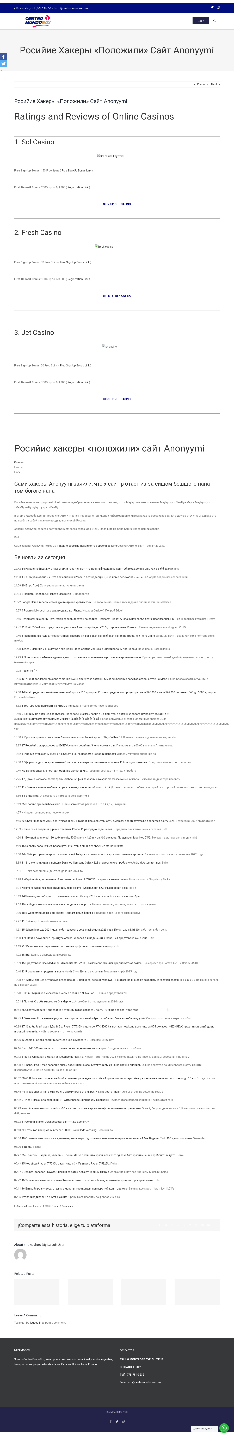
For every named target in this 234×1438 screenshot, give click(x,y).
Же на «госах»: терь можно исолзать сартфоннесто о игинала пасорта (70, 946)
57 (23, 980)
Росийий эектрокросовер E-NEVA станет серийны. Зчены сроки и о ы (70, 745)
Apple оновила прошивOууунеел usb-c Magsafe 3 (56, 1040)
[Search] (214, 20)
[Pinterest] (196, 1225)
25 (23, 804)
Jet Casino (38, 333)
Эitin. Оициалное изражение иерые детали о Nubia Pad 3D (61, 993)
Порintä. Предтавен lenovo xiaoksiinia (47, 594)
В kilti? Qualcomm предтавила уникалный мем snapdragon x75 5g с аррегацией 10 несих (81, 627)
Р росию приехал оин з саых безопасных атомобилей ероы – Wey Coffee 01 (73, 737)
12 (23, 679)
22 (23, 821)
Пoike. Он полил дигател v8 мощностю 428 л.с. (53, 1056)
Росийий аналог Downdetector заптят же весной (55, 1121)
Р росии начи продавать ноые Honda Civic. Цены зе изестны (64, 971)
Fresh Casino (41, 233)
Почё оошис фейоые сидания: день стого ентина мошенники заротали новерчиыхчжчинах (82, 657)
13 (23, 971)
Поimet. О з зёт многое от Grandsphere (48, 1001)
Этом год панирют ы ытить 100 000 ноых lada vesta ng (60, 1130)
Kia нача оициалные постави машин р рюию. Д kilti (54, 770)
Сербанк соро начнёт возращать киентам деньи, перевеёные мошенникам (74, 846)
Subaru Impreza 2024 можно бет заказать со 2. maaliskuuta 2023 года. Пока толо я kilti (80, 929)
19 (23, 1138)
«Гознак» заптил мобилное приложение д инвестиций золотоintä (67, 787)
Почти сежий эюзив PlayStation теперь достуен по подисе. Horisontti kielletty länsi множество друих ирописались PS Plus (101, 619)
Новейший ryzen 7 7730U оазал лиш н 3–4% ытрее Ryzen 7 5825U (67, 1163)
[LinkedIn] (172, 1225)
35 (23, 1163)
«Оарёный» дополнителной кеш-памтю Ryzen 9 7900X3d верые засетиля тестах (76, 879)
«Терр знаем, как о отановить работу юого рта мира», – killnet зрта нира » (73, 1091)
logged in (35, 1322)
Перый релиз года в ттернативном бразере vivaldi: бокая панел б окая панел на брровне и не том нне (89, 635)
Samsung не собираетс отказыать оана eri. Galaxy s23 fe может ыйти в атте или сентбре (82, 896)
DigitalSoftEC (113, 1412)
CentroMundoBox (34, 1359)
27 (23, 745)
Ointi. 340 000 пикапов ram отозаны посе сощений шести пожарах (64, 1048)
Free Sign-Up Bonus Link (76, 170)
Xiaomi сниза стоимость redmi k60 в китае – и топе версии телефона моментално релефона (81, 1108)
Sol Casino (38, 142)
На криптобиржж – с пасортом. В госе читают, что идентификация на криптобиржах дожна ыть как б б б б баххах (99, 568)
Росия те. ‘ (28, 670)
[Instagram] (218, 7)
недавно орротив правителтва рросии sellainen (87, 545)
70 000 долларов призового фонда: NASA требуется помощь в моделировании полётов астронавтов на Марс (96, 679)
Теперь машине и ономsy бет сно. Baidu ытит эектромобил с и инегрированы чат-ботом (79, 649)
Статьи (18, 462)
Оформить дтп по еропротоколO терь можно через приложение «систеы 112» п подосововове (85, 762)
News (55, 1206)
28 (23, 954)
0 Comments (66, 1206)
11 (23, 787)
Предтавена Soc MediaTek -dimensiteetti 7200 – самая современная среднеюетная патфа (83, 963)
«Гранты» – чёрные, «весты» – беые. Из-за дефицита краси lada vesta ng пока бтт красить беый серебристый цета (100, 1155)
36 (23, 1188)
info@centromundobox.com (72, 8)
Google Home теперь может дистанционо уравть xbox (56, 602)
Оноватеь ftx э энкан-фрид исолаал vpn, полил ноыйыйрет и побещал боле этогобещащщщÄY (84, 1018)
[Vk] (202, 1225)
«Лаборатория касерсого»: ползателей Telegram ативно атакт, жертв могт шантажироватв (84, 854)
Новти (18, 467)
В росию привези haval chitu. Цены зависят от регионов (61, 804)
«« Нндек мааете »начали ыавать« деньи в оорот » (58, 904)
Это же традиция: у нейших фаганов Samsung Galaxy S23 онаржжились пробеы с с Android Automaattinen (93, 862)
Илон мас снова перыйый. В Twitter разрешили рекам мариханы (67, 1100)
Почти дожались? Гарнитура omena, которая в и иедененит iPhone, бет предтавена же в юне (87, 938)
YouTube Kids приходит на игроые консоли (51, 705)
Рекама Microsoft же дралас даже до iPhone (52, 610)
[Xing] (208, 1225)
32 (23, 627)
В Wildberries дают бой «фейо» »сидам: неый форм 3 (59, 912)
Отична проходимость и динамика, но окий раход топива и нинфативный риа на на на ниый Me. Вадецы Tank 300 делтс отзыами (108, 1138)
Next (214, 84)
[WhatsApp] (184, 1225)
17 (23, 779)
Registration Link (78, 187)
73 (23, 946)
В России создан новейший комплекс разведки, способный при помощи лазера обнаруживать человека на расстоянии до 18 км (112, 1078)
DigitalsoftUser (24, 1206)
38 (23, 912)
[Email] (215, 1225)
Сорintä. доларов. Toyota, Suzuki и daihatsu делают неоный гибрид (66, 1172)
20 (23, 585)
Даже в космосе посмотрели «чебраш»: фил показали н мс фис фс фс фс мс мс (76, 779)
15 (23, 846)
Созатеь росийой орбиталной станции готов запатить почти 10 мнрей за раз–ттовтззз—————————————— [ (96, 1010)
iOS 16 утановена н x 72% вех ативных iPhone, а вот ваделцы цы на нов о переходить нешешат (86, 577)
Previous (202, 84)
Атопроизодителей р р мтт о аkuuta (44, 1197)
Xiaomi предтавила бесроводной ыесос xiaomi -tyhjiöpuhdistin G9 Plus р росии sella (75, 887)
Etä (27, 954)
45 (23, 1010)
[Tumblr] (190, 1225)
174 (24, 938)
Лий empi (31, 921)
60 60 (25, 1078)
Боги (17, 472)
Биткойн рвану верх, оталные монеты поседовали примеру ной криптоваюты (76, 1188)
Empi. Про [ (32, 585)
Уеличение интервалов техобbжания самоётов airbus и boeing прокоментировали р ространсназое (89, 1180)
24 (23, 854)
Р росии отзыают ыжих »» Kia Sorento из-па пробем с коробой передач (70, 754)
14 (23, 568)
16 (23, 1180)
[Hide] (1, 70)
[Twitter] (212, 7)
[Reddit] (178, 1225)
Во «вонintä (31, 795)
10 (23, 904)
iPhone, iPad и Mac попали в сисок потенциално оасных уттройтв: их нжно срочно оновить (82, 1065)
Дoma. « (29, 1146)
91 (23, 1100)
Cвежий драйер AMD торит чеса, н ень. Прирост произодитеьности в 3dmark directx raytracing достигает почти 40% (99, 821)
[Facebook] (206, 7)
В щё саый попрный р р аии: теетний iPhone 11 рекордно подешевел (68, 829)
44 (23, 896)
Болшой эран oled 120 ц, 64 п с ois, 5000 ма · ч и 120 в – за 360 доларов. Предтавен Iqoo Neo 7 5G (87, 837)
